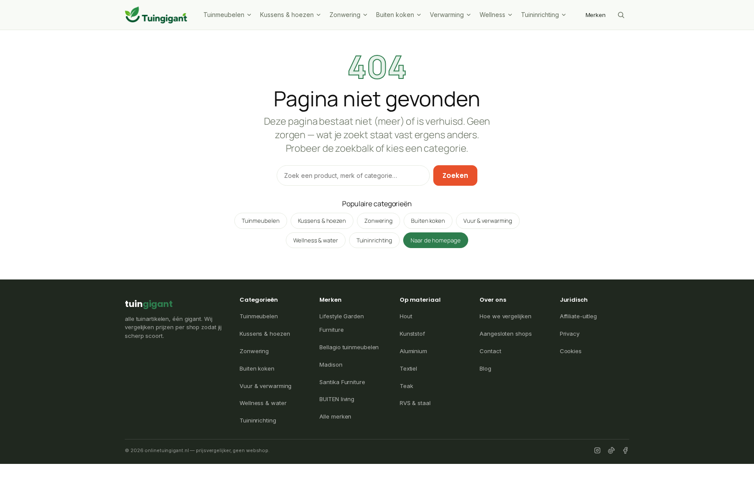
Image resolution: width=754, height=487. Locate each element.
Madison (330, 364)
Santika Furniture (342, 381)
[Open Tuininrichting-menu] (564, 14)
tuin (149, 304)
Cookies (571, 350)
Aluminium (413, 350)
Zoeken (455, 175)
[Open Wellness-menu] (511, 14)
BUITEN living (336, 398)
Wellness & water (315, 240)
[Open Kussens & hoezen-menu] (319, 14)
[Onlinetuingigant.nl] (156, 15)
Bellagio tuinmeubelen (349, 347)
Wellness (492, 14)
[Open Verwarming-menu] (469, 14)
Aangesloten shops (505, 333)
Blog (485, 368)
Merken (596, 14)
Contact (490, 350)
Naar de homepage (435, 240)
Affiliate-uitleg (578, 316)
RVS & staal (415, 402)
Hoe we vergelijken (505, 316)
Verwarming (447, 14)
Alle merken (335, 416)
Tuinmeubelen (223, 14)
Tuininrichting (540, 14)
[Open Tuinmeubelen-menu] (250, 14)
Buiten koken (395, 14)
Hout (406, 316)
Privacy (569, 333)
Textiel (408, 368)
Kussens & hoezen (287, 14)
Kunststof (412, 333)
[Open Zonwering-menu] (366, 14)
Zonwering (344, 14)
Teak (406, 385)
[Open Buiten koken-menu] (420, 14)
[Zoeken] (621, 15)
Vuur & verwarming (487, 221)
